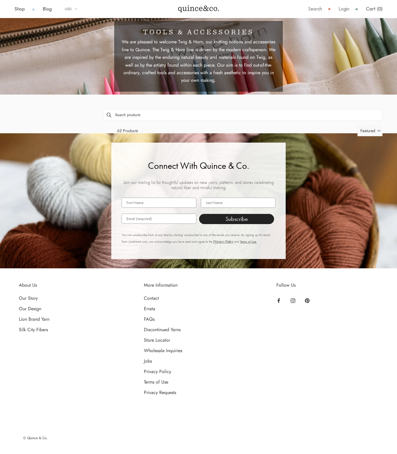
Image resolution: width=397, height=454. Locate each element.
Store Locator (157, 340)
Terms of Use (156, 382)
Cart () (374, 9)
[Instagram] (293, 300)
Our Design (30, 308)
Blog (47, 9)
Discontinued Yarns (162, 329)
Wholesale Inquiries (163, 350)
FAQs (149, 319)
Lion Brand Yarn (34, 319)
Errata (149, 308)
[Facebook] (278, 300)
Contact (151, 298)
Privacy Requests (160, 392)
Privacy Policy (223, 241)
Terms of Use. (248, 242)
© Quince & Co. (35, 438)
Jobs (148, 361)
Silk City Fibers (33, 329)
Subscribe (237, 218)
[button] (369, 130)
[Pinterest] (307, 300)
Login (344, 9)
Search (315, 9)
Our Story (28, 298)
